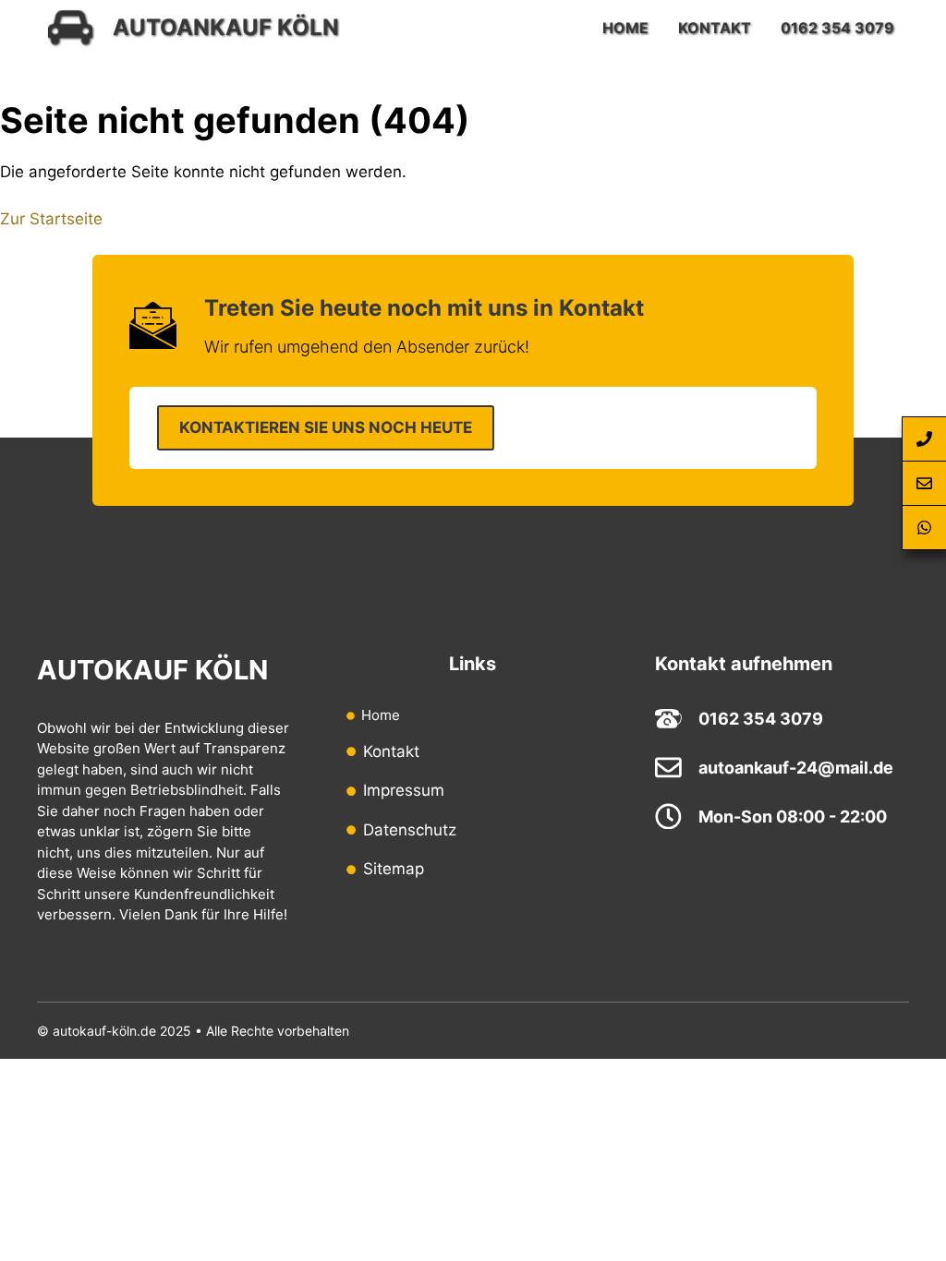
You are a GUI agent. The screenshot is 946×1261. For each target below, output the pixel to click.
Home (625, 27)
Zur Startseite (51, 219)
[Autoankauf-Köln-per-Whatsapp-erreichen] (924, 528)
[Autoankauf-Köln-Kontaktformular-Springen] (924, 484)
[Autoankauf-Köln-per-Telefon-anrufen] (924, 439)
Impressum (403, 790)
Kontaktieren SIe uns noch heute (325, 427)
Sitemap (393, 868)
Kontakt (714, 27)
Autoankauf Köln (226, 27)
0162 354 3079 (837, 27)
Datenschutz (409, 830)
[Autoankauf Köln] (70, 27)
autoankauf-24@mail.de (795, 767)
